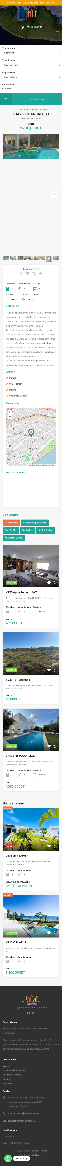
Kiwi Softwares (35, 1155)
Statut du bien (45, 530)
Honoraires (8, 1083)
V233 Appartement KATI (21, 592)
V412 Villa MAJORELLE (20, 755)
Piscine (12, 390)
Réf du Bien (8, 85)
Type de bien (11, 530)
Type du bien (8, 60)
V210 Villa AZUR (16, 942)
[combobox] (31, 53)
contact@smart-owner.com (21, 1121)
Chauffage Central (18, 395)
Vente (6, 1066)
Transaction (8, 48)
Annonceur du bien (13, 538)
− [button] (10, 416)
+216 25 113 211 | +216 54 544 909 (24, 1113)
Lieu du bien (27, 530)
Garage (12, 378)
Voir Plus (31, 579)
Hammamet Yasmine (36, 109)
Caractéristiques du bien (34, 523)
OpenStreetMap (41, 465)
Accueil (18, 109)
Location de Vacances (14, 1070)
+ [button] (10, 412)
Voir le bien (31, 842)
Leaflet (30, 465)
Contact (7, 1079)
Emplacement (9, 72)
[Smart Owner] (31, 21)
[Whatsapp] (8, 1158)
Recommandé (11, 523)
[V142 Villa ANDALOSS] (31, 433)
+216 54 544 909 (33, 27)
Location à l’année (12, 1074)
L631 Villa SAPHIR (17, 855)
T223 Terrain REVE (18, 679)
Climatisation (15, 384)
